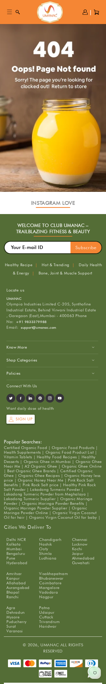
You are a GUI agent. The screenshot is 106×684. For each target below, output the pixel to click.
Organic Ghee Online (82, 466)
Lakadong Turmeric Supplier (30, 499)
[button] (9, 12)
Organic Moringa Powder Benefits (53, 503)
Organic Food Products (73, 447)
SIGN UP (24, 419)
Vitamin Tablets (18, 457)
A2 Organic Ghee (41, 466)
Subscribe (85, 247)
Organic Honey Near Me (41, 480)
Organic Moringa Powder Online (45, 510)
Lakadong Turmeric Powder (55, 489)
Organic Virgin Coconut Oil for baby (63, 517)
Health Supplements (22, 452)
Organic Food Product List (70, 452)
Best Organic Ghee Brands (31, 471)
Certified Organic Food (25, 447)
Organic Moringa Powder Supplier (35, 508)
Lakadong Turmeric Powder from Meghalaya (45, 494)
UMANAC (49, 644)
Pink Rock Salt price (41, 485)
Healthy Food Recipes (57, 457)
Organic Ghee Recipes (39, 475)
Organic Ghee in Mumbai (47, 461)
